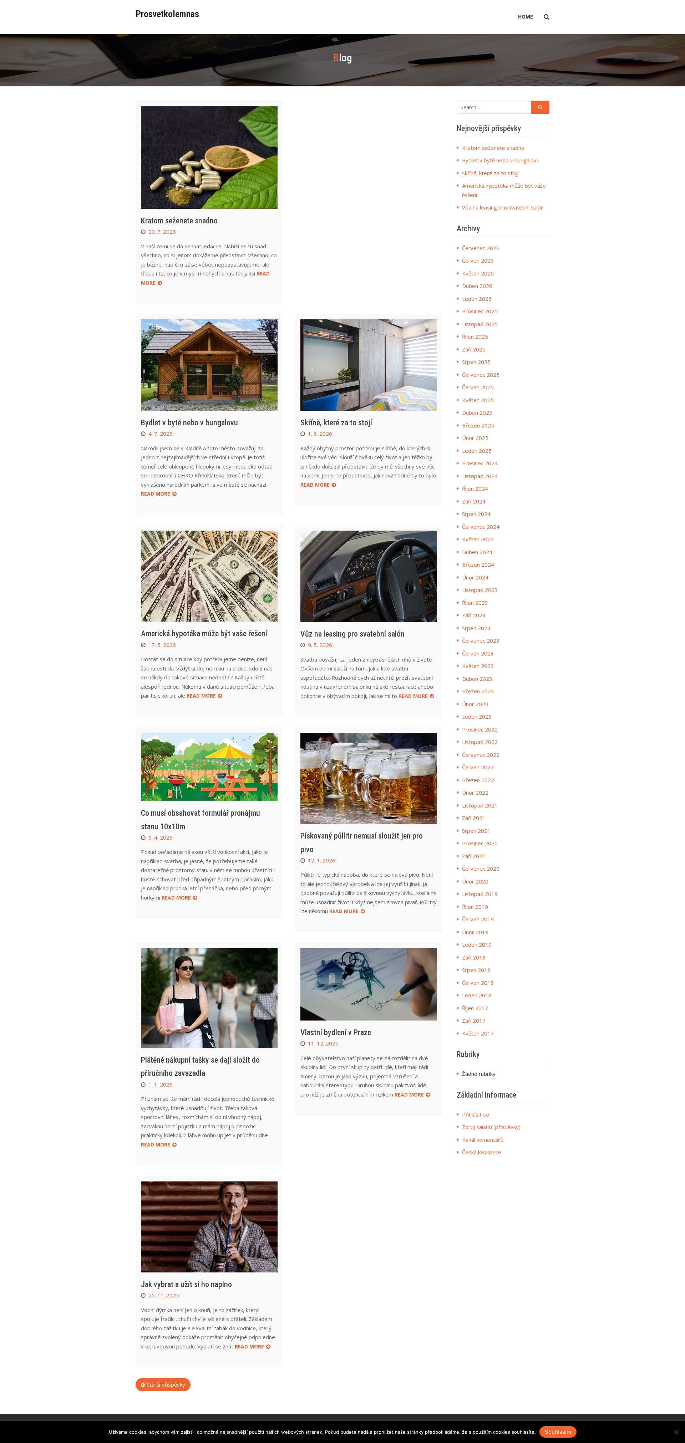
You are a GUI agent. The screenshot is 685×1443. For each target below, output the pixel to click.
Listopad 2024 (480, 476)
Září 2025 (474, 349)
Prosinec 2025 (480, 311)
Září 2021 (474, 817)
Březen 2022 (478, 780)
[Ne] (676, 1432)
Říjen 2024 (475, 488)
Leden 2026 (477, 298)
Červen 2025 (478, 387)
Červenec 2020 (480, 868)
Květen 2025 (478, 400)
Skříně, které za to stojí (336, 422)
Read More (155, 493)
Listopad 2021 (480, 805)
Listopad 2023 (480, 589)
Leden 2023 (477, 716)
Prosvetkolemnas (167, 14)
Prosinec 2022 (480, 729)
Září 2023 (474, 615)
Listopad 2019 (480, 893)
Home (525, 16)
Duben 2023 (477, 678)
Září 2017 (474, 1020)
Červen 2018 (478, 982)
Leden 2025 (477, 450)
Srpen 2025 (476, 361)
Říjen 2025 (475, 336)
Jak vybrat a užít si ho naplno (186, 1284)
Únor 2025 (475, 437)
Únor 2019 (475, 932)
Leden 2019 (477, 944)
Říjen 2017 (475, 1008)
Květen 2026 (478, 273)
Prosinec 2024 (480, 463)
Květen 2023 (478, 665)
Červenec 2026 (480, 248)
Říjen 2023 (475, 602)
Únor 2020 (475, 881)
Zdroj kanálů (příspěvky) (491, 1126)
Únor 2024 (475, 577)
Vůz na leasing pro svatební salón (352, 633)
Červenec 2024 (480, 526)
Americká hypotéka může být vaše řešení (204, 633)
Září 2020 (474, 856)
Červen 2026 (478, 260)
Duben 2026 (477, 285)
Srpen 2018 (476, 969)
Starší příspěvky (166, 1384)
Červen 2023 (478, 653)
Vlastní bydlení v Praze (335, 1032)
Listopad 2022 (480, 741)
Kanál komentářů (482, 1139)
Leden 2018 (477, 995)
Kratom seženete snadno (179, 220)
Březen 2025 (478, 425)
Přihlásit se (475, 1114)
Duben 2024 (477, 552)
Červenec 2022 (480, 754)
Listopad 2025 (480, 324)
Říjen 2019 (475, 906)
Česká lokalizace (481, 1152)
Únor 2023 (475, 704)
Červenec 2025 (480, 374)
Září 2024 (474, 501)
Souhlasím (558, 1431)
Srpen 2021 (476, 830)
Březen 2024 (478, 564)
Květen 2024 (478, 539)
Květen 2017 (478, 1033)
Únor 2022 (475, 792)
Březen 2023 (478, 691)
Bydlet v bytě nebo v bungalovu (189, 422)
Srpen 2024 (476, 513)
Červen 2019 (478, 919)
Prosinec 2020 (480, 843)
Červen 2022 (478, 767)
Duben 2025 (477, 412)
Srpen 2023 (476, 628)
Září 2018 (474, 957)
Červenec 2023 (480, 640)
